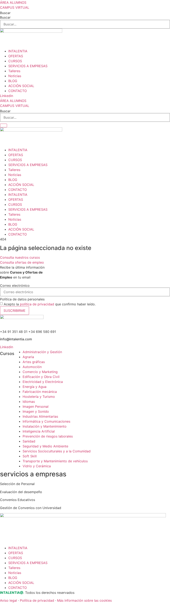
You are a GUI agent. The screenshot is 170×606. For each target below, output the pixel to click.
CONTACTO (17, 91)
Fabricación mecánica (40, 392)
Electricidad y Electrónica (43, 382)
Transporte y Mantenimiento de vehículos (55, 461)
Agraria (28, 357)
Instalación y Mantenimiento (45, 426)
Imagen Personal (36, 406)
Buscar (5, 12)
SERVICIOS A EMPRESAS (27, 66)
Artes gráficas (34, 362)
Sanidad (29, 441)
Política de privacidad (37, 600)
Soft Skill (30, 456)
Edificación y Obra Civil (41, 377)
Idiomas (29, 401)
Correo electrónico (15, 285)
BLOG (12, 81)
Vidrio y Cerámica (37, 466)
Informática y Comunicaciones (46, 421)
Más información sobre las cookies (84, 600)
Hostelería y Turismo (39, 396)
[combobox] (85, 117)
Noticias (14, 76)
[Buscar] (3, 125)
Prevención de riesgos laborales (48, 436)
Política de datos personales (22, 299)
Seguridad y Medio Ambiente (45, 446)
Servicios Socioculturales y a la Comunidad (57, 451)
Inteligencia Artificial (39, 431)
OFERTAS (15, 56)
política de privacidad (37, 304)
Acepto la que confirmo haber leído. (50, 304)
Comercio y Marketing (40, 372)
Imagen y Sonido (36, 411)
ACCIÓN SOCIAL (21, 86)
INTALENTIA (17, 51)
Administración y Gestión (42, 352)
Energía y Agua (34, 387)
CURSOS (15, 61)
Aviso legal (8, 600)
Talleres (14, 71)
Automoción (32, 367)
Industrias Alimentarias (40, 416)
